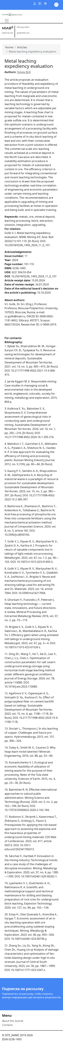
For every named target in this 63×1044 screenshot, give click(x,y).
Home (9, 47)
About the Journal (12, 1020)
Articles (22, 47)
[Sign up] (34, 3)
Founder (5, 14)
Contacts (7, 1025)
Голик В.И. (24, 72)
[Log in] (39, 3)
